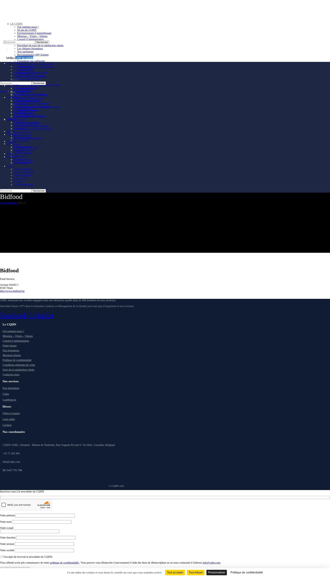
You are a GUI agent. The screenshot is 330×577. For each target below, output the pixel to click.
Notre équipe (10, 345)
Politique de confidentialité (17, 360)
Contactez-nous (11, 374)
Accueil (3, 203)
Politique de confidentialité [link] (246, 572)
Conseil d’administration (16, 340)
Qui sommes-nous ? (13, 331)
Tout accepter (175, 572)
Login (9, 57)
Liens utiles (9, 419)
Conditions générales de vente (19, 364)
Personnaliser (216, 572)
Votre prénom (7, 515)
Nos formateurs (11, 350)
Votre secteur (7, 543)
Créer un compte (24, 57)
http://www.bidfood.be (12, 291)
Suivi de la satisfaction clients (18, 369)
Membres (12, 203)
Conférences (9, 399)
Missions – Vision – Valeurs (18, 336)
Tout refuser (196, 572)
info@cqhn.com (211, 562)
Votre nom (6, 521)
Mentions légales (12, 355)
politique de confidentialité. (64, 562)
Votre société (7, 550)
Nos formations (11, 388)
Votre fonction (8, 537)
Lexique (7, 425)
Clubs (6, 393)
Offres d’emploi (11, 413)
